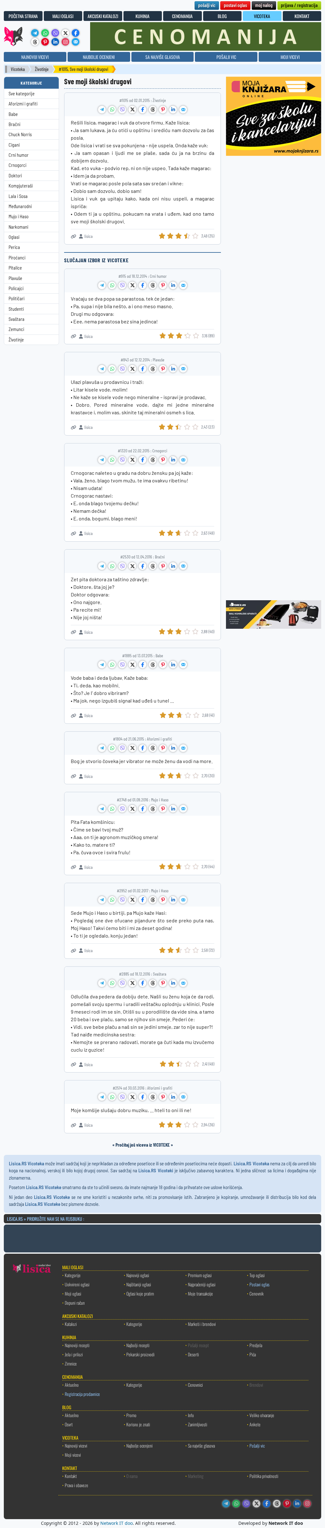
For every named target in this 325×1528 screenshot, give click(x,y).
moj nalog (264, 5)
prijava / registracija (299, 5)
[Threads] (35, 42)
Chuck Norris (20, 134)
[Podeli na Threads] (152, 109)
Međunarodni (20, 206)
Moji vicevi (73, 1454)
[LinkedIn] (55, 42)
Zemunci (16, 329)
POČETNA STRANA (23, 16)
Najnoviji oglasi (137, 1275)
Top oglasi (257, 1275)
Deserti (193, 1354)
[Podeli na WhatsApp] (112, 109)
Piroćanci (17, 257)
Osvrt (69, 1424)
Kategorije (73, 1275)
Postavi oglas (259, 1284)
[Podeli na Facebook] (142, 109)
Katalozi (71, 1324)
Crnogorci (17, 165)
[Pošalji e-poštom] (75, 42)
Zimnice (71, 1363)
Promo (131, 1415)
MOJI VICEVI (290, 57)
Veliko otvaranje (261, 1415)
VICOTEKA (262, 16)
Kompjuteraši (21, 185)
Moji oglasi (73, 1293)
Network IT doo (116, 1523)
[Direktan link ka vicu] (73, 236)
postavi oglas (235, 5)
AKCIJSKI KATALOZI (103, 16)
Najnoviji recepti (77, 1345)
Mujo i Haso (19, 216)
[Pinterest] (45, 42)
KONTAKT (302, 16)
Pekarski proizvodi (140, 1354)
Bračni (14, 124)
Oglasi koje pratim (140, 1293)
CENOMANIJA (182, 16)
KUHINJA (142, 16)
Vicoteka (18, 69)
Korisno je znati (138, 1424)
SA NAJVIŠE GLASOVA (162, 57)
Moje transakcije (200, 1293)
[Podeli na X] (132, 109)
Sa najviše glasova (201, 1445)
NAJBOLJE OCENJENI (99, 57)
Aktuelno (72, 1384)
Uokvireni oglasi (77, 1284)
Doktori (15, 175)
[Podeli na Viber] (122, 109)
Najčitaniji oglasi (138, 1284)
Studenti (16, 309)
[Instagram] (65, 42)
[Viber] (55, 33)
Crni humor (19, 155)
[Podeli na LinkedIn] (173, 109)
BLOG (222, 16)
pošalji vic (207, 5)
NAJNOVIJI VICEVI (35, 57)
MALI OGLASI (62, 16)
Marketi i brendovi (202, 1324)
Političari (16, 298)
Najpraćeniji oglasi (202, 1284)
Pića (252, 1354)
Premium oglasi (200, 1275)
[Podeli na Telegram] (102, 109)
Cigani (14, 145)
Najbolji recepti (137, 1345)
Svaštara (16, 319)
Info (191, 1415)
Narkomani (18, 227)
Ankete (255, 1424)
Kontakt (71, 1476)
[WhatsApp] (45, 33)
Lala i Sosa (18, 196)
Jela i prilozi (74, 1354)
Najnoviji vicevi (76, 1445)
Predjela (255, 1345)
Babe (13, 114)
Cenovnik (256, 1293)
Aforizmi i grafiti (23, 103)
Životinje (42, 69)
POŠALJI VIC (226, 57)
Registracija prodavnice (82, 1394)
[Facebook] (75, 33)
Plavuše (15, 278)
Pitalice (15, 268)
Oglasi (14, 237)
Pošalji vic (257, 1445)
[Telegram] (35, 33)
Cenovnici (195, 1384)
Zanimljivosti (197, 1424)
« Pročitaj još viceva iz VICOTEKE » (142, 1145)
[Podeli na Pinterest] (163, 109)
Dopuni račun (75, 1302)
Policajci (16, 288)
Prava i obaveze (76, 1485)
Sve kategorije (22, 93)
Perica (14, 247)
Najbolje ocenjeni (139, 1445)
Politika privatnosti (263, 1476)
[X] (65, 33)
